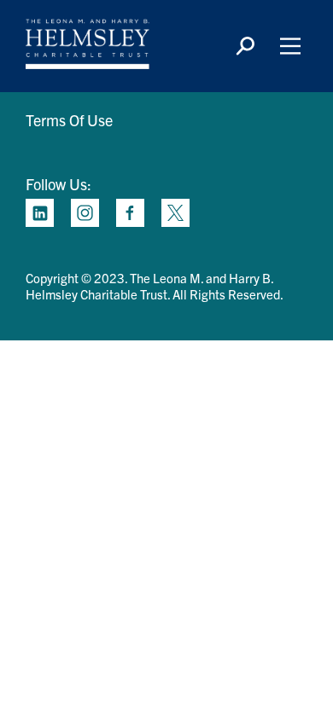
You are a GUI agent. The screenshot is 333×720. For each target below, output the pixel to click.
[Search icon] (245, 46)
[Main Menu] (290, 46)
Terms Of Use (69, 120)
